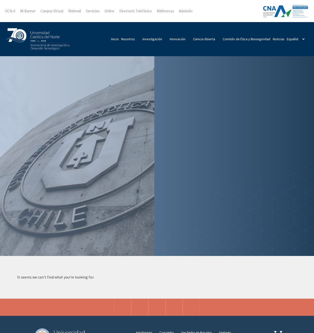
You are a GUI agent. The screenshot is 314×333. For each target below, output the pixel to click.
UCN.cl (10, 11)
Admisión (186, 11)
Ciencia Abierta (204, 39)
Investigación (152, 39)
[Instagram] (122, 307)
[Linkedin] (174, 307)
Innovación (177, 39)
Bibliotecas (165, 11)
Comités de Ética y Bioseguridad (246, 39)
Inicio (115, 39)
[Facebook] (139, 307)
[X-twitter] (157, 307)
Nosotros (128, 39)
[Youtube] (191, 307)
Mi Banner (28, 11)
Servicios (93, 11)
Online (109, 11)
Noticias (279, 39)
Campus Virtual (51, 11)
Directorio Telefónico (135, 11)
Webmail (74, 11)
